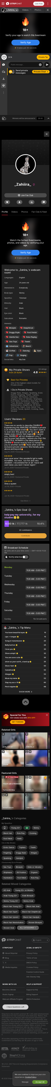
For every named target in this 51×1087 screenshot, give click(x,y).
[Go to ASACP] (15, 1049)
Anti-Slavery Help (33, 977)
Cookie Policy (30, 1077)
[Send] (47, 64)
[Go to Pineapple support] (4, 1055)
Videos (26, 10)
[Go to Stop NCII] (18, 1055)
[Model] (46, 134)
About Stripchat (11, 953)
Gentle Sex (14, 337)
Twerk (27, 342)
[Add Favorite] (4, 57)
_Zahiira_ (6, 818)
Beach (28, 346)
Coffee (12, 351)
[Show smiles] (40, 64)
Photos (40, 10)
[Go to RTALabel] (5, 1049)
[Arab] (27, 828)
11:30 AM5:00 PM (35, 570)
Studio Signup (8, 994)
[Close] (46, 715)
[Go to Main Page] (16, 3)
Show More (24, 692)
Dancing (26, 351)
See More (24, 501)
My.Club (22, 359)
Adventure (13, 346)
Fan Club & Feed (39, 212)
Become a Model (9, 990)
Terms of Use (31, 958)
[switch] (25, 557)
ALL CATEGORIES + (28, 928)
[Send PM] (44, 202)
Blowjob (12, 328)
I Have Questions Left (15, 1007)
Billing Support (32, 994)
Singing (23, 355)
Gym (39, 351)
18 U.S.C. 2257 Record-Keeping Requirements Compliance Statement (24, 1065)
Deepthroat (28, 328)
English (38, 940)
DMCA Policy (31, 963)
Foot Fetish (32, 332)
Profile (5, 212)
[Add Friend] (31, 202)
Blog (7, 958)
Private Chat (40, 72)
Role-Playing (31, 337)
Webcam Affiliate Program (12, 999)
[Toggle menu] (3, 3)
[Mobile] (5, 828)
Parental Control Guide (35, 972)
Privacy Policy (32, 953)
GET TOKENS (17, 722)
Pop (11, 355)
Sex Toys (13, 342)
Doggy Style (14, 332)
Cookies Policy (32, 967)
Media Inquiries (11, 967)
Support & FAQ (32, 990)
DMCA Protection (33, 999)
